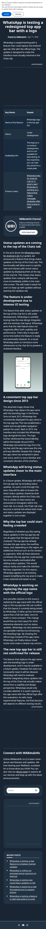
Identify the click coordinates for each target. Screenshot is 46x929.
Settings (18, 14)
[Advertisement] (23, 86)
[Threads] (27, 925)
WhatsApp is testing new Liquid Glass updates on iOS (22, 881)
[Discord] (23, 925)
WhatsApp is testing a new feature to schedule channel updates (23, 864)
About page (22, 771)
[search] (36, 790)
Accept (6, 14)
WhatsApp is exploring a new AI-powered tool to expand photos (23, 889)
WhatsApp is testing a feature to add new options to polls (23, 897)
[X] (19, 925)
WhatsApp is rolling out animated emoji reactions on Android (23, 873)
